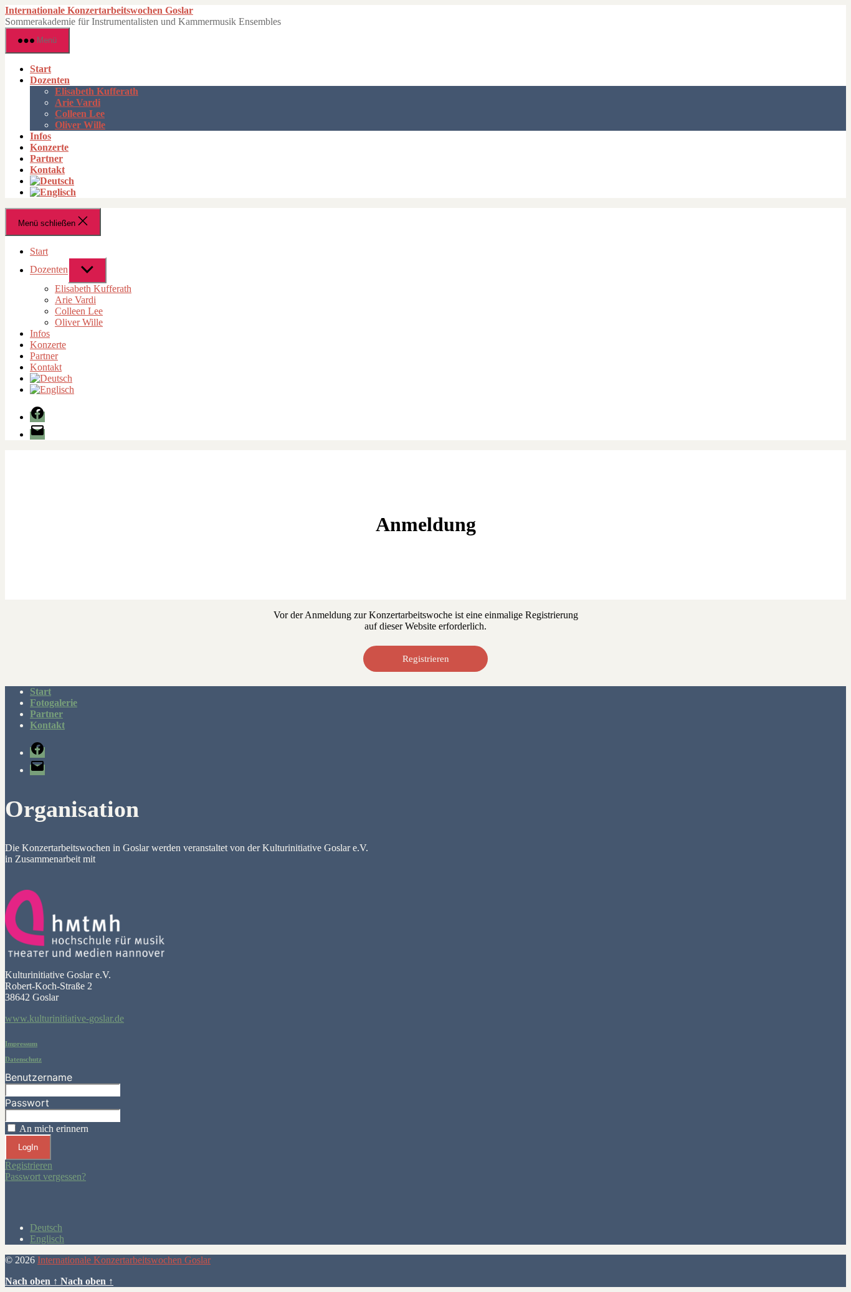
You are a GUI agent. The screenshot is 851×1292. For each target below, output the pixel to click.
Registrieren (425, 659)
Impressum (21, 1043)
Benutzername (38, 1077)
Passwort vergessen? (45, 1176)
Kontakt (47, 169)
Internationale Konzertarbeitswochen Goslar (99, 10)
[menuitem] (52, 181)
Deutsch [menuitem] (46, 1227)
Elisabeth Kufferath (96, 91)
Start (40, 69)
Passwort (27, 1102)
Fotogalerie (53, 702)
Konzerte (49, 147)
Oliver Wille (80, 125)
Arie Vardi (77, 102)
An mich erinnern (53, 1128)
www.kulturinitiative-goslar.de (64, 1018)
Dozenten (50, 80)
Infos (40, 136)
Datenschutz (23, 1059)
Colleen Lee (80, 113)
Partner (46, 158)
